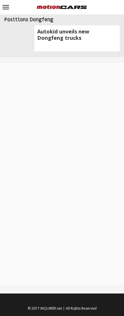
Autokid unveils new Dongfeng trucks (63, 34)
